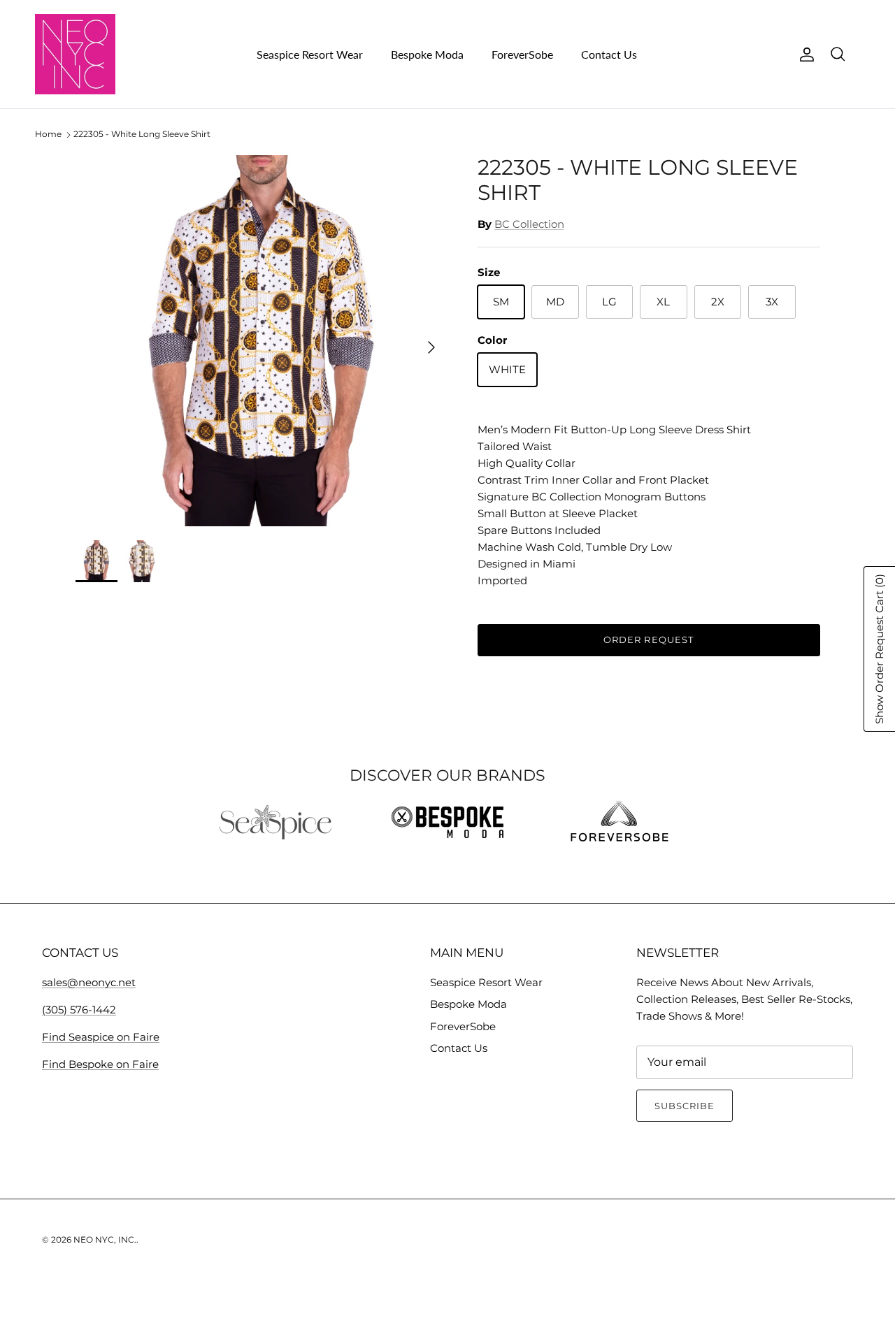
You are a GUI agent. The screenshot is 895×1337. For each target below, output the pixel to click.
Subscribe (684, 1105)
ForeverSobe (522, 54)
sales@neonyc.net (89, 982)
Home (48, 134)
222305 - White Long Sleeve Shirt (141, 134)
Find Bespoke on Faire (100, 1064)
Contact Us (609, 54)
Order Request (648, 639)
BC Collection (529, 224)
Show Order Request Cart (879, 649)
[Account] (804, 54)
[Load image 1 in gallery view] (261, 340)
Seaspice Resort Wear (310, 54)
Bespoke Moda (427, 54)
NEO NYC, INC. (104, 1239)
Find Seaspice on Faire (100, 1036)
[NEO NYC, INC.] (75, 54)
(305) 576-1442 (79, 1009)
